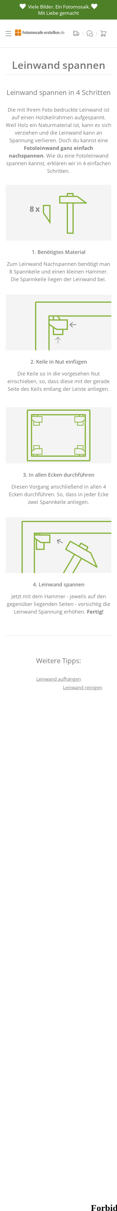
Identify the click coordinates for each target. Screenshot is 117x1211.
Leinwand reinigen (82, 687)
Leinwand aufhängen (58, 679)
